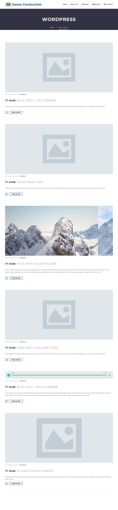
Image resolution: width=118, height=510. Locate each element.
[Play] (8, 375)
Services (85, 4)
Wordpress (23, 94)
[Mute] (109, 375)
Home (65, 4)
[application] (59, 375)
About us (74, 4)
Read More (16, 112)
